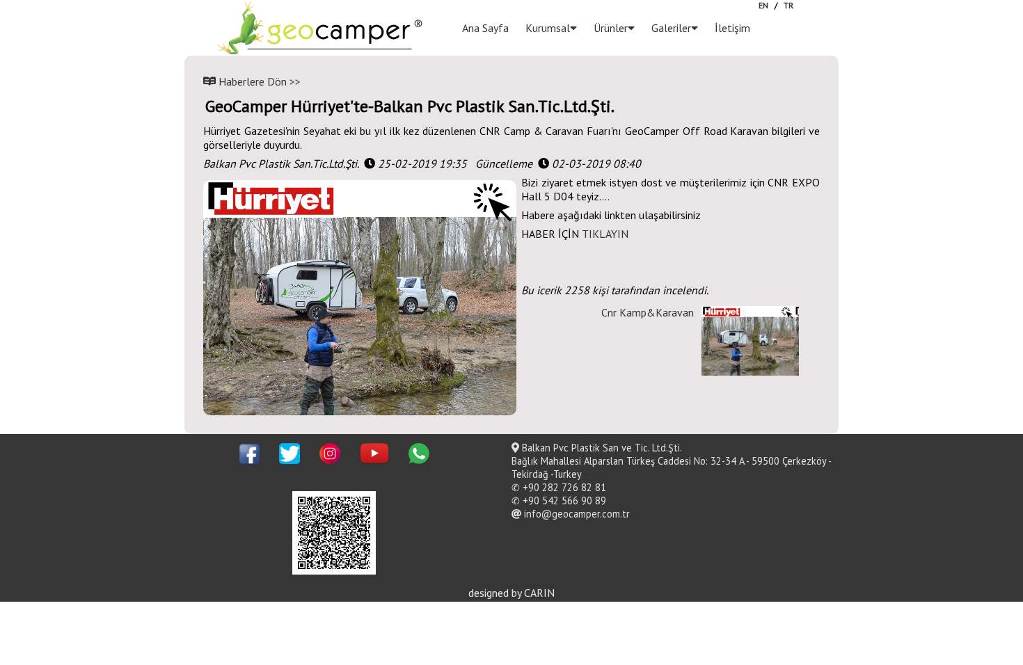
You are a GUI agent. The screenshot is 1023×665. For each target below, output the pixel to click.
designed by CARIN (511, 593)
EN (763, 5)
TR (788, 5)
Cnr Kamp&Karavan (647, 312)
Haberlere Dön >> (258, 81)
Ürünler (611, 28)
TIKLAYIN (605, 234)
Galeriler (671, 28)
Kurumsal (547, 28)
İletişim (732, 28)
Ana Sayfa (485, 28)
